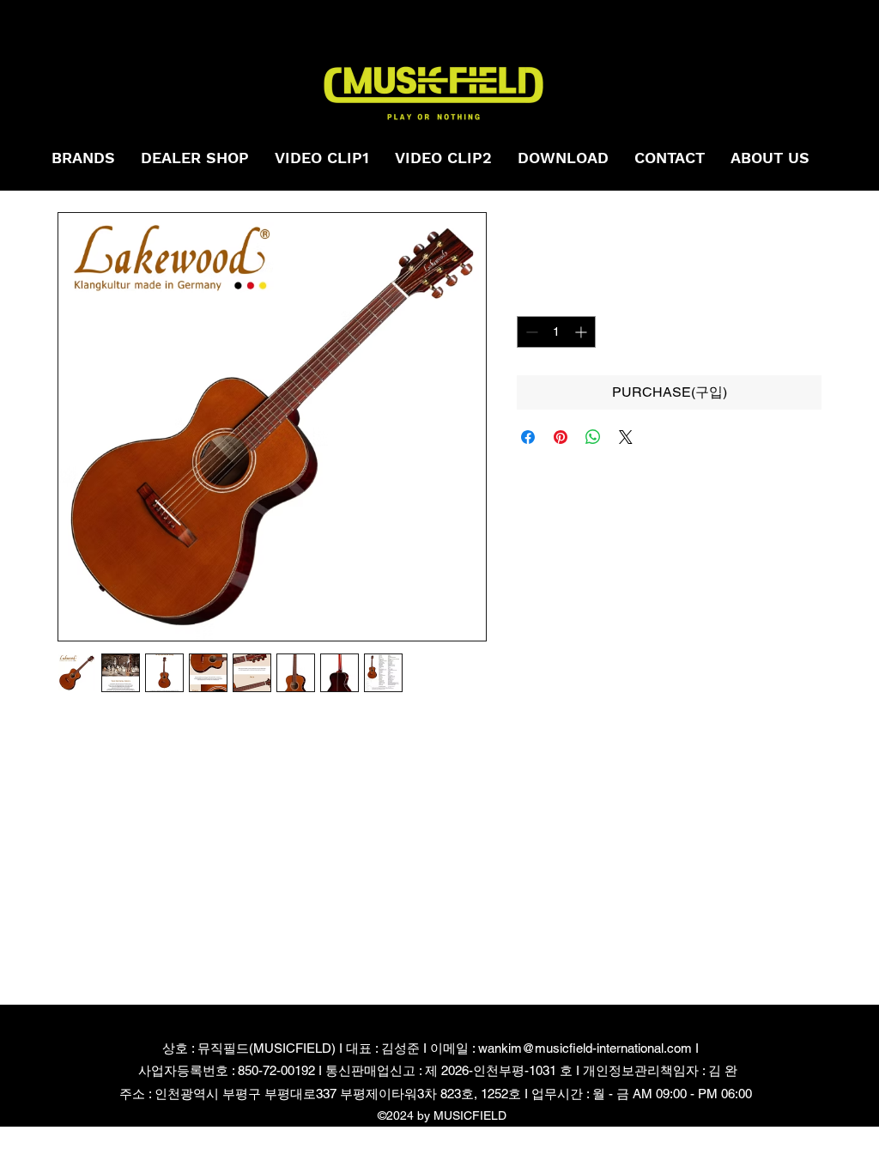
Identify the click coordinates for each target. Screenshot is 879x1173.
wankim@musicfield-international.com (585, 1048)
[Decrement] (530, 332)
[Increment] (582, 332)
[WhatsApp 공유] (593, 437)
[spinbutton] (556, 332)
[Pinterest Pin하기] (560, 437)
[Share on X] (625, 437)
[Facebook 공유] (528, 437)
